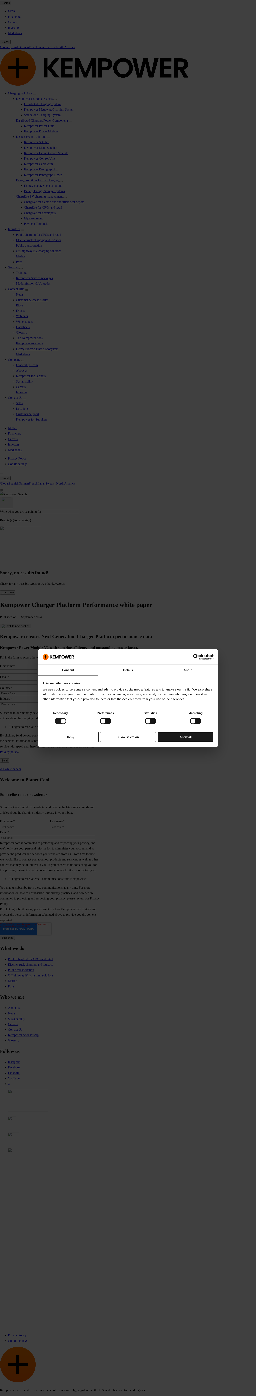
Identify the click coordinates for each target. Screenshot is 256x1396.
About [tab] (188, 670)
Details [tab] (128, 670)
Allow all (186, 737)
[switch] (105, 721)
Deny (70, 737)
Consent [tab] (68, 670)
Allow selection (128, 737)
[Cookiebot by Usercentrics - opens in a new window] (196, 657)
